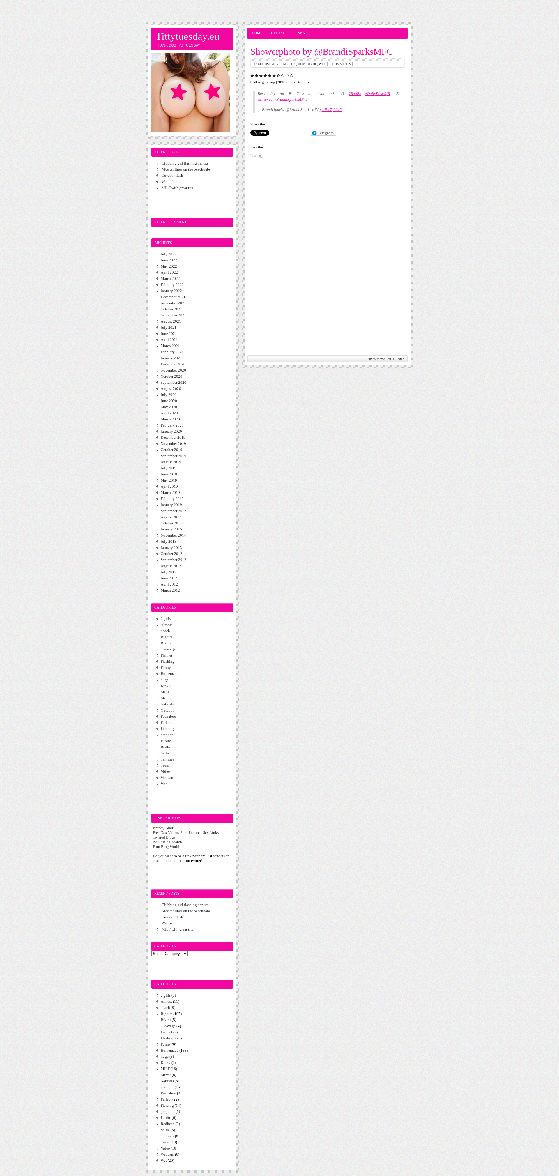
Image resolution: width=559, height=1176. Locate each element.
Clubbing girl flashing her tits (185, 163)
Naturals (167, 704)
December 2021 (173, 297)
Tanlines (167, 759)
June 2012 (169, 578)
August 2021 (171, 321)
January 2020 (171, 431)
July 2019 (168, 468)
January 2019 (171, 505)
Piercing (167, 728)
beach (165, 631)
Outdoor (167, 710)
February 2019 (172, 498)
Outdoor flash (172, 175)
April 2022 (169, 272)
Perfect (166, 722)
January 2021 (171, 358)
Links (299, 33)
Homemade (307, 64)
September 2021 (173, 315)
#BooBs (355, 93)
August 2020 (171, 388)
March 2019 (170, 492)
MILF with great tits (177, 187)
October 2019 (171, 450)
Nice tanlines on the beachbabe (186, 169)
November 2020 (173, 370)
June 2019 (169, 474)
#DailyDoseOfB (377, 93)
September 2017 (173, 511)
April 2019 (169, 486)
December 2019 (173, 437)
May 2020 (169, 407)
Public (166, 741)
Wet (322, 64)
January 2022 (171, 291)
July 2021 (168, 327)
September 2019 (173, 456)
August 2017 (171, 517)
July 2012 (168, 572)
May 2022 (169, 266)
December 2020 (173, 364)
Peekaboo (168, 716)
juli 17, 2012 (331, 109)
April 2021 (169, 339)
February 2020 (172, 425)
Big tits (289, 64)
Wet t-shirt (170, 181)
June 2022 (169, 260)
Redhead (168, 747)
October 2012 (171, 553)
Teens (165, 765)
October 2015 (171, 523)
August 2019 (171, 462)
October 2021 (171, 309)
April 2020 (169, 413)
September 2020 (173, 382)
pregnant (168, 735)
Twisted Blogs (164, 837)
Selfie (165, 753)
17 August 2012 (266, 64)
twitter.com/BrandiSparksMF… (282, 99)
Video (165, 771)
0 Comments (340, 64)
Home (257, 33)
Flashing (167, 661)
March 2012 (170, 590)
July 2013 (168, 541)
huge (165, 680)
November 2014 (173, 535)
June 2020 (169, 401)
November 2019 (173, 443)
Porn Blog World (166, 846)
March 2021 (170, 346)
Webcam (167, 777)
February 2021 (172, 352)
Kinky (166, 686)
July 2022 (168, 254)
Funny (166, 667)
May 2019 (169, 480)
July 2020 (168, 394)
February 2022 (172, 284)
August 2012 (171, 566)
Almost (166, 625)
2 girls (166, 618)
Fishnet (166, 655)
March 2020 (170, 419)
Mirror (166, 698)
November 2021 (173, 303)
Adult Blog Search (167, 842)
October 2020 (171, 376)
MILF (165, 692)
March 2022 (170, 278)
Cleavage (168, 649)
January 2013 (171, 547)
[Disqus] (327, 272)
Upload (278, 33)
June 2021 (169, 333)
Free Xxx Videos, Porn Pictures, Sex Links (186, 832)
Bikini (166, 643)
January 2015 (171, 529)
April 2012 (169, 584)
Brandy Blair (163, 828)
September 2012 (173, 560)
